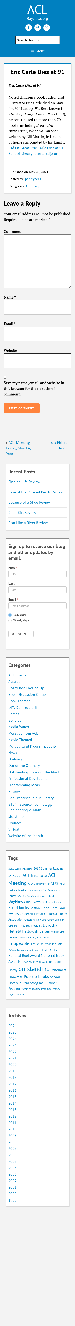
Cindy (51, 919)
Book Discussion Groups (28, 694)
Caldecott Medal (31, 913)
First (12, 567)
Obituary (32, 186)
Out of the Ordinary (24, 765)
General (14, 720)
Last (11, 583)
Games (13, 713)
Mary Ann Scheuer (30, 950)
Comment (12, 231)
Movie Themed (20, 739)
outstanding (34, 969)
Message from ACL (23, 733)
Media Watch (18, 726)
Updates (15, 822)
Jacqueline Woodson (43, 944)
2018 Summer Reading (20, 868)
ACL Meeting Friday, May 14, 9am (18, 448)
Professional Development (29, 778)
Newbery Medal (31, 962)
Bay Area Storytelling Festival (38, 895)
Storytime (37, 983)
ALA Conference (39, 883)
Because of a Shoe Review (29, 502)
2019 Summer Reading (49, 869)
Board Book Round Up (26, 688)
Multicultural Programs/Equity (34, 746)
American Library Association (32, 890)
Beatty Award (35, 901)
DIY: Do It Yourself (23, 707)
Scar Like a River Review (28, 522)
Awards (14, 681)
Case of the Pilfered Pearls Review (35, 492)
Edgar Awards (51, 931)
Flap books (43, 937)
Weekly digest (21, 620)
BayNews (16, 901)
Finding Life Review (24, 481)
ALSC (55, 883)
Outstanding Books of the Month (34, 772)
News (12, 752)
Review (14, 791)
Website (10, 350)
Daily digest (20, 614)
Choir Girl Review (22, 512)
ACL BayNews (14, 876)
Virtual (13, 829)
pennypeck (33, 179)
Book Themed (19, 701)
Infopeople (18, 943)
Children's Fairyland (35, 919)
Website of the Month (25, 835)
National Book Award (24, 955)
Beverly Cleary (53, 901)
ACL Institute (34, 875)
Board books (18, 907)
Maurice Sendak (49, 950)
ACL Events (17, 675)
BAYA (19, 895)
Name (10, 297)
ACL (37, 9)
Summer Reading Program (36, 989)
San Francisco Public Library (31, 797)
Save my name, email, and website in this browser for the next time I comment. (34, 388)
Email (9, 323)
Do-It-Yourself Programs (28, 925)
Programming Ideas (24, 785)
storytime (16, 816)
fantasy (32, 937)
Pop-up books (36, 976)
